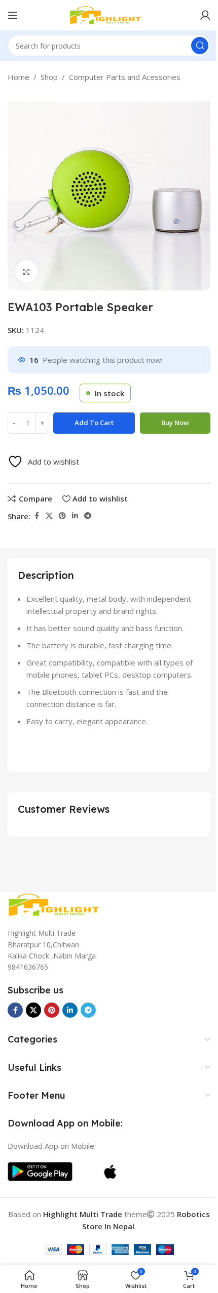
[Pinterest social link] (62, 516)
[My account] (205, 15)
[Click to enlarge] (26, 271)
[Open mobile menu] (13, 15)
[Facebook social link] (36, 516)
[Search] (199, 45)
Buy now (175, 422)
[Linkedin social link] (75, 516)
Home (18, 77)
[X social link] (49, 516)
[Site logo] (109, 14)
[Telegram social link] (87, 516)
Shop (49, 77)
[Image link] (58, 904)
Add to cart (94, 422)
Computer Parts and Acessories (124, 77)
